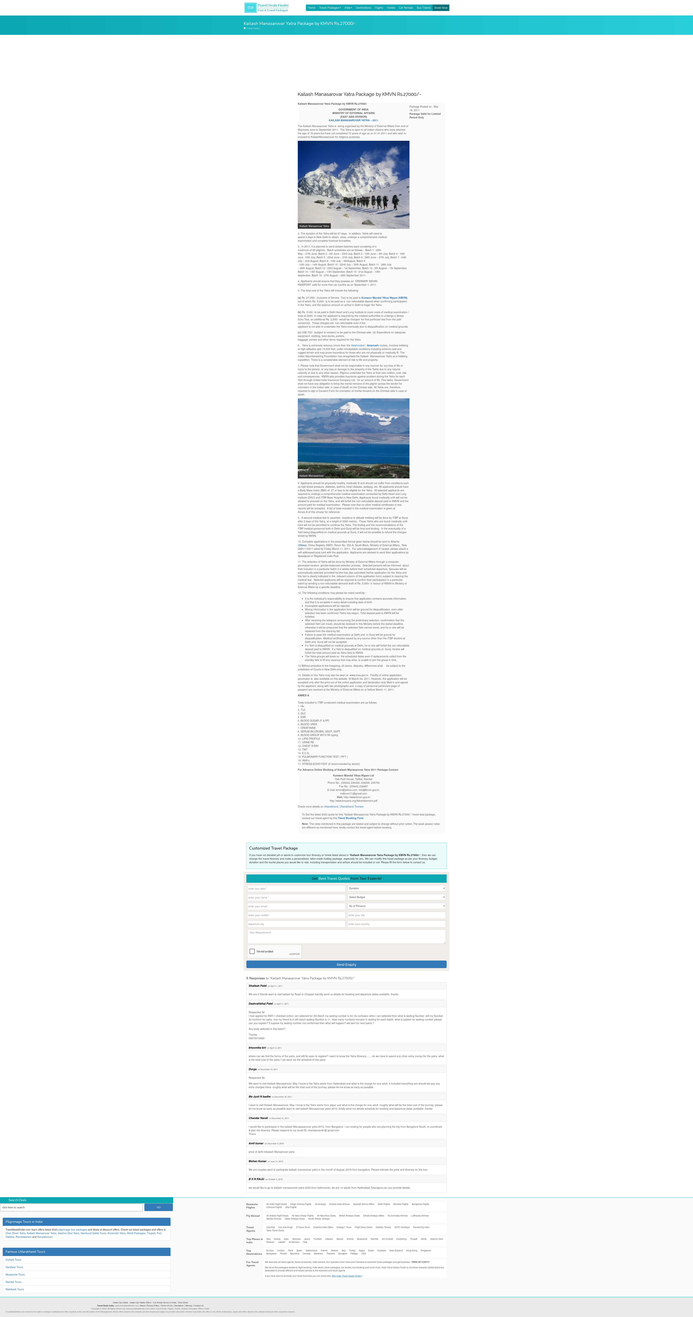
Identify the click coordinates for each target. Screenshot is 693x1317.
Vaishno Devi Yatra (68, 1233)
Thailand (330, 1253)
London (281, 1250)
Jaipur (307, 1238)
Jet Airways (320, 1203)
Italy (344, 1250)
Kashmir (270, 1241)
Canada (307, 1253)
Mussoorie (362, 1238)
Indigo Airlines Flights (300, 1203)
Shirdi (424, 1238)
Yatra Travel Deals (275, 1230)
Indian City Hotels (120, 1302)
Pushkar (318, 1238)
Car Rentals (406, 8)
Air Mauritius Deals (326, 1215)
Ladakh (281, 1241)
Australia (381, 1250)
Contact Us (199, 1306)
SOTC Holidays (402, 1227)
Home (311, 8)
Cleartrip (270, 1227)
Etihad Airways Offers (373, 1215)
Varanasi (296, 1238)
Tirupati (151, 1233)
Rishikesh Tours (15, 1289)
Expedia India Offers (323, 1227)
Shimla (350, 1238)
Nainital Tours (13, 1282)
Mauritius (294, 1253)
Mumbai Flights (400, 1203)
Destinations (363, 8)
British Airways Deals (349, 1215)
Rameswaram (24, 1236)
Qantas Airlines (273, 1218)
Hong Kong (411, 1250)
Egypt (362, 1250)
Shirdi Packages (136, 1233)
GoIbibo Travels (383, 1227)
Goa (268, 1238)
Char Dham (183, 1302)
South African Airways (319, 1218)
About (142, 1306)
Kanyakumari (44, 1236)
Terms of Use (167, 1306)
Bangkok (342, 1253)
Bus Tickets (424, 8)
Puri (159, 1233)
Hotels (391, 8)
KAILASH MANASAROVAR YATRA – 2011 (353, 120)
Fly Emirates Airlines (398, 1215)
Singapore (426, 1250)
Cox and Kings (285, 1227)
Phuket (283, 1253)
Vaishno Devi (436, 1238)
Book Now (441, 8)
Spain (299, 1250)
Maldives (318, 1253)
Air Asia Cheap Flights (303, 1215)
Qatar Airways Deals (295, 1218)
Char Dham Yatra (15, 1233)
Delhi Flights (384, 1203)
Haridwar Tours (14, 1267)
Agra (286, 1238)
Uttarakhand (331, 806)
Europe (270, 1250)
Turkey (352, 1250)
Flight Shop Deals (363, 1227)
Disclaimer (179, 1306)
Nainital (374, 1238)
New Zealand (396, 1250)
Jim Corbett (387, 1238)
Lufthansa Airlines (420, 1215)
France (324, 1250)
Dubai (371, 1250)
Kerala (277, 1238)
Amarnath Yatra (116, 1233)
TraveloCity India (421, 1227)
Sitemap (188, 1306)
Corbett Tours (13, 1259)
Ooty (305, 1241)
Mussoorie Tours (15, 1274)
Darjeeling (401, 1238)
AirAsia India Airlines (339, 1203)
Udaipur (329, 1238)
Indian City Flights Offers (140, 1302)
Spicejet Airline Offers (363, 1203)
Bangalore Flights (420, 1203)
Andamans (294, 1241)
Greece (334, 1250)
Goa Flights (291, 1207)
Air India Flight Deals (276, 1203)
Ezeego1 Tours (344, 1227)
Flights (379, 8)
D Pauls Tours (303, 1227)
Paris (290, 1250)
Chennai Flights (274, 1207)
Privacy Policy (153, 1306)
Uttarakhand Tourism (352, 806)
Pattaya (354, 1253)
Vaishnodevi (358, 345)
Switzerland (311, 1250)
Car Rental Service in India (164, 1302)
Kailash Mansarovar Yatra (41, 1233)
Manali (340, 1238)
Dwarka (10, 1236)
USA (363, 1253)
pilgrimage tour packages (72, 1229)
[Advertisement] (346, 62)
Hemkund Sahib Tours (93, 1233)
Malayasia (271, 1253)
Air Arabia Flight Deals (277, 1215)
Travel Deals (253, 28)
